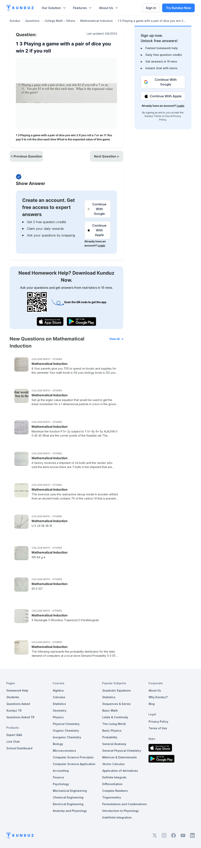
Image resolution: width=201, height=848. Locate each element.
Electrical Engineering (68, 804)
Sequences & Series (116, 703)
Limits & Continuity (115, 717)
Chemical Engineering (68, 797)
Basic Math (110, 710)
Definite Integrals (114, 777)
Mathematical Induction (96, 20)
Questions (32, 20)
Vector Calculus (113, 764)
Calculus (59, 697)
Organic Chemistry (66, 730)
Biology (58, 744)
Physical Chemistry (66, 724)
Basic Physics (112, 730)
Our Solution (51, 8)
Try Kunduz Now (178, 8)
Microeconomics (64, 750)
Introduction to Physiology (120, 810)
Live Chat (13, 741)
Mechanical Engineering (70, 790)
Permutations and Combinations (124, 804)
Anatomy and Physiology (70, 810)
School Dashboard (19, 748)
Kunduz (15, 20)
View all (114, 338)
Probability (109, 737)
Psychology (61, 784)
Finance (58, 777)
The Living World (114, 724)
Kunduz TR (14, 710)
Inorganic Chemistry (67, 737)
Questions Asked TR (20, 717)
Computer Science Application (74, 764)
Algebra (58, 690)
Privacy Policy (158, 721)
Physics (58, 717)
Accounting (61, 770)
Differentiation (112, 784)
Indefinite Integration (117, 817)
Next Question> (106, 156)
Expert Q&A (14, 735)
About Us (106, 8)
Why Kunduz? (158, 697)
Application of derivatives (120, 770)
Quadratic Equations (116, 690)
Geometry (59, 710)
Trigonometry (111, 797)
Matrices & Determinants (119, 757)
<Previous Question (26, 156)
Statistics (59, 703)
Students (12, 697)
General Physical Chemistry (121, 750)
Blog (152, 703)
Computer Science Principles (73, 757)
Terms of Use (162, 116)
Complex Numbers (115, 790)
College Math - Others (60, 20)
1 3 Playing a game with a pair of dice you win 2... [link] (152, 20)
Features (80, 8)
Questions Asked (18, 703)
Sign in (151, 8)
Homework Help (17, 690)
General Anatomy (114, 744)
